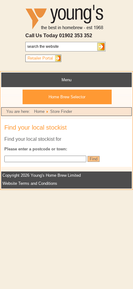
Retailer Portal (40, 58)
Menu (66, 80)
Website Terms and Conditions (29, 183)
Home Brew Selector (67, 97)
